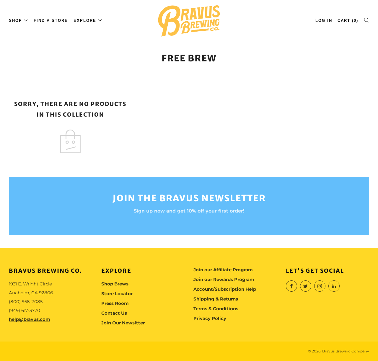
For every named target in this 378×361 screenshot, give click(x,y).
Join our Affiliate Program (223, 269)
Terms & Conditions (215, 308)
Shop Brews (114, 284)
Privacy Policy (209, 318)
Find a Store (51, 20)
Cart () (348, 20)
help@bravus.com (29, 319)
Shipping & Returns (215, 299)
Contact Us (114, 313)
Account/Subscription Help (224, 289)
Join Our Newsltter (123, 323)
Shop (15, 20)
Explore (85, 20)
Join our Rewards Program (223, 279)
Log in (323, 20)
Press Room (115, 303)
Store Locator (117, 293)
